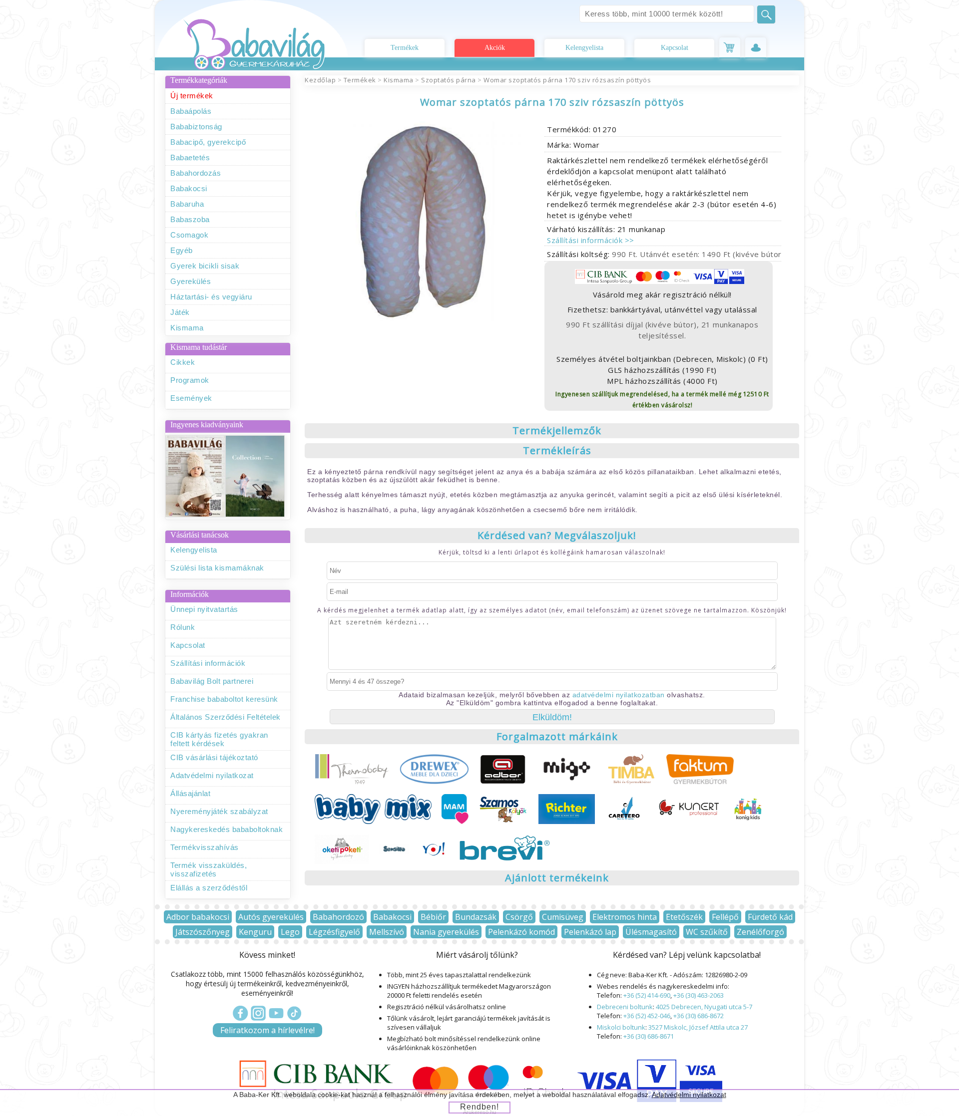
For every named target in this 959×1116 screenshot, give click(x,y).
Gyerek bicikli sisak (204, 266)
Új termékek (191, 95)
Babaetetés (190, 157)
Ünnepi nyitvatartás (204, 609)
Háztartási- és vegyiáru (211, 296)
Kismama (187, 327)
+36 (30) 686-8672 (698, 1015)
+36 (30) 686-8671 (648, 1036)
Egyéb (181, 250)
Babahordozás (195, 173)
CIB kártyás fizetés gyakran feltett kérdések (219, 739)
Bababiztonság (196, 126)
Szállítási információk (207, 663)
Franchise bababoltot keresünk (224, 699)
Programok (189, 380)
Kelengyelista (584, 47)
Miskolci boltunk (621, 1027)
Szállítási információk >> (590, 240)
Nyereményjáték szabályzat (219, 811)
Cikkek (182, 362)
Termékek (405, 47)
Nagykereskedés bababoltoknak (226, 829)
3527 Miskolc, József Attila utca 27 (698, 1027)
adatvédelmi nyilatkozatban (618, 695)
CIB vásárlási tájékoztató (214, 757)
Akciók (494, 47)
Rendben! (479, 1107)
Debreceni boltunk (625, 1006)
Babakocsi (188, 188)
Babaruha (187, 204)
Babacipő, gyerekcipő (208, 142)
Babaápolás (190, 111)
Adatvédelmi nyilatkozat (212, 775)
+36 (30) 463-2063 (698, 995)
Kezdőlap (320, 79)
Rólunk (182, 627)
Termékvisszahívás (204, 847)
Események (191, 398)
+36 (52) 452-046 (646, 1015)
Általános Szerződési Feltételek (225, 717)
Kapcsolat (674, 47)
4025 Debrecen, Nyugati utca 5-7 (704, 1006)
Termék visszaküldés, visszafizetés (208, 869)
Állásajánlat (190, 793)
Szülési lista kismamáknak (217, 567)
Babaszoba (190, 219)
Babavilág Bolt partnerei (211, 681)
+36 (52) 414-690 (646, 995)
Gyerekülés (190, 281)
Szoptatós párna (448, 79)
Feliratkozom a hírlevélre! (267, 1030)
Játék (180, 312)
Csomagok (189, 235)
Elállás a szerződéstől (208, 887)
